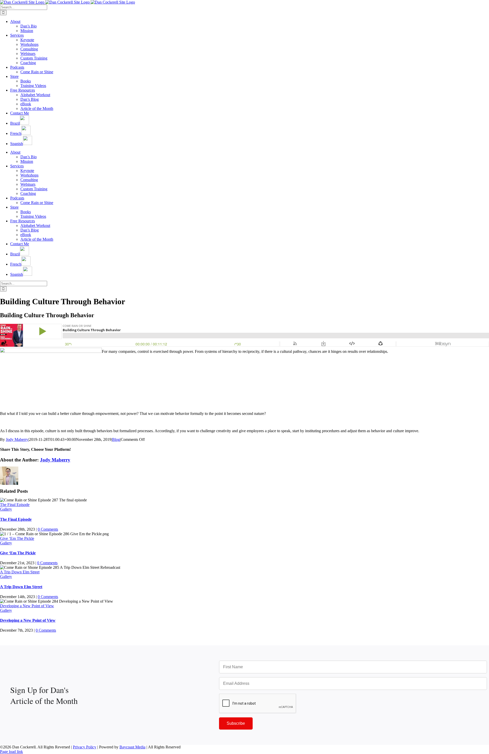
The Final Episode (15, 504)
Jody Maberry (17, 439)
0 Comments (48, 529)
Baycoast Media (132, 747)
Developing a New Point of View (27, 606)
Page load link (11, 751)
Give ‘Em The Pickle (17, 538)
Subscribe (236, 723)
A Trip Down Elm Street (19, 572)
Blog (116, 439)
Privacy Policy (84, 747)
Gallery (6, 509)
